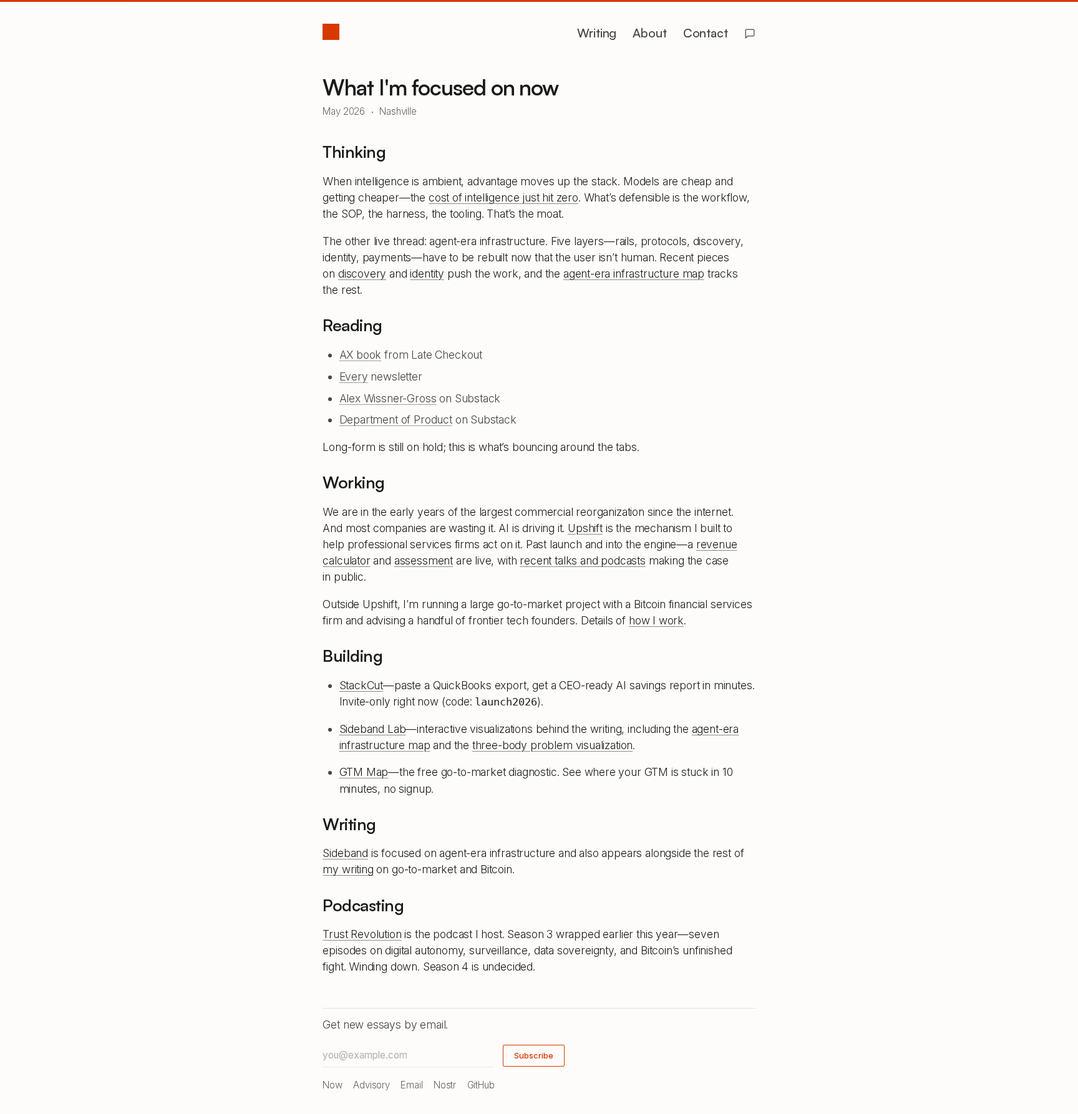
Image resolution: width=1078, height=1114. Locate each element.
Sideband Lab (372, 728)
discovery (362, 273)
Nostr (445, 1085)
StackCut (361, 685)
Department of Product (395, 419)
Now (332, 1085)
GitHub (481, 1085)
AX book (360, 354)
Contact (705, 33)
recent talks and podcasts (583, 560)
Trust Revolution (362, 934)
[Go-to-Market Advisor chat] (749, 33)
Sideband (345, 853)
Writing (596, 33)
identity (427, 273)
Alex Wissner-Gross (388, 398)
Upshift (585, 528)
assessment (423, 560)
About (649, 33)
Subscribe (533, 1055)
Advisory (371, 1085)
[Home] (330, 32)
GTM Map (364, 771)
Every (353, 376)
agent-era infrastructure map (633, 273)
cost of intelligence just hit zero (503, 197)
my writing (348, 869)
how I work (656, 620)
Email (411, 1085)
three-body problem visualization (552, 745)
